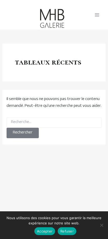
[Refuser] (101, 225)
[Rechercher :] (54, 122)
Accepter (44, 231)
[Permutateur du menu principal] (97, 15)
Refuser (67, 231)
